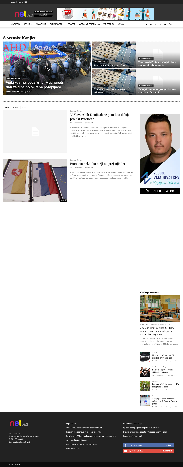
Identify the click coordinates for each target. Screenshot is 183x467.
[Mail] (156, 24)
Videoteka (108, 24)
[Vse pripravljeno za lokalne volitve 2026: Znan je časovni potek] (145, 400)
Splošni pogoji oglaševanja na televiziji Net (141, 427)
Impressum (71, 423)
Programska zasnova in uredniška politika (83, 431)
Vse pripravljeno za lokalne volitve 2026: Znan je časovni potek (164, 401)
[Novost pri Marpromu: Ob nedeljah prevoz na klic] (145, 357)
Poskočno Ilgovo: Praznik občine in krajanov (163, 371)
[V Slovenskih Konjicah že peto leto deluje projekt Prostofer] (35, 131)
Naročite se (167, 451)
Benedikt (15, 107)
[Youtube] (165, 24)
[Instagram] (151, 24)
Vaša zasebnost (73, 448)
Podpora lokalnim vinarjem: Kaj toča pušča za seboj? (165, 385)
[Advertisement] (160, 244)
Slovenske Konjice (13, 78)
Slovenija (41, 24)
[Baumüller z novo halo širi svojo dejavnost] (114, 82)
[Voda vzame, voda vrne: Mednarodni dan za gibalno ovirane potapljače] (47, 68)
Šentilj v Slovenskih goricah (161, 367)
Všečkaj (169, 445)
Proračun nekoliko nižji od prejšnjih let (97, 164)
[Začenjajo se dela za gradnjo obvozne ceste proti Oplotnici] (158, 82)
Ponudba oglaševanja (132, 423)
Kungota (155, 381)
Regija (26, 24)
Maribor (15, 24)
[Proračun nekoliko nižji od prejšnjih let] (35, 180)
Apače (7, 107)
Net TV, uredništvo (76, 122)
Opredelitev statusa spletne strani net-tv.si (84, 427)
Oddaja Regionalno (89, 24)
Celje (24, 107)
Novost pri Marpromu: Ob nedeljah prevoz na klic (163, 356)
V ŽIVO (121, 24)
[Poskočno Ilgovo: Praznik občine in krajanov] (145, 371)
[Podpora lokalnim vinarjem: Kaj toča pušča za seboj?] (145, 386)
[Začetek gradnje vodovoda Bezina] (114, 55)
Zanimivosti (56, 24)
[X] (160, 24)
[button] (170, 24)
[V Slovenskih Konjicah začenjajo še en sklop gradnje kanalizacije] (158, 55)
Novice (142, 324)
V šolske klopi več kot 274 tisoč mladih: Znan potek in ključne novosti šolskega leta (157, 331)
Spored (72, 24)
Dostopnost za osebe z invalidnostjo (81, 444)
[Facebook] (147, 24)
